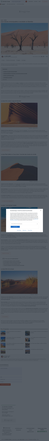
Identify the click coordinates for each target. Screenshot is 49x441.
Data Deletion (19, 230)
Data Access (24, 230)
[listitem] (24, 223)
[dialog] (24, 220)
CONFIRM (15, 226)
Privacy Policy (30, 230)
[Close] (41, 211)
